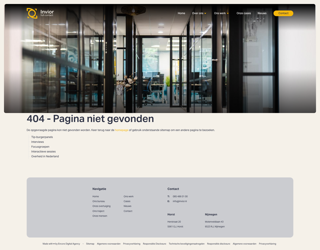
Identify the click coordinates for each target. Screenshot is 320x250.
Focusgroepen (40, 146)
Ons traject (199, 33)
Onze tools (221, 27)
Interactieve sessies (43, 151)
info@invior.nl (177, 201)
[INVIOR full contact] (40, 13)
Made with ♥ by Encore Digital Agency (61, 243)
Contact (283, 13)
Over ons (197, 13)
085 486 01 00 (178, 196)
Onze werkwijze (223, 22)
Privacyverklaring (131, 243)
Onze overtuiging (203, 27)
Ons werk (220, 13)
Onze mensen (200, 39)
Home (181, 13)
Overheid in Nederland (45, 156)
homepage (121, 130)
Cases (127, 201)
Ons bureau (199, 22)
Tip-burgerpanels (42, 137)
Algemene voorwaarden (108, 243)
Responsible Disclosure (154, 243)
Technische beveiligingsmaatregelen (186, 243)
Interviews (37, 142)
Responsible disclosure (218, 243)
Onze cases (244, 13)
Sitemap (90, 243)
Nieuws (262, 13)
